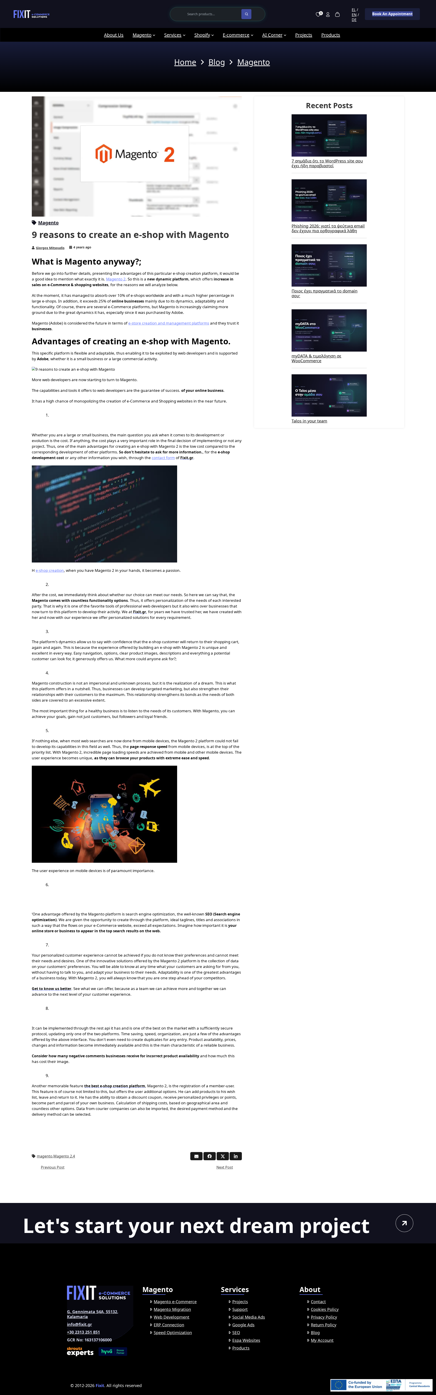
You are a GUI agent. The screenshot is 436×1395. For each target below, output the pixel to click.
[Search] (246, 14)
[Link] (32, 14)
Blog (315, 1332)
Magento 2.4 (64, 1156)
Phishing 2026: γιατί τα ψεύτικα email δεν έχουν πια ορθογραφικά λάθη (328, 228)
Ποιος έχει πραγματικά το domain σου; (324, 293)
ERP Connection (169, 1325)
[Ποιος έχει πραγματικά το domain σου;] (329, 247)
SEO (236, 1332)
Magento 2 (116, 279)
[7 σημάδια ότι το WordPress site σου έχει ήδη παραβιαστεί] (329, 117)
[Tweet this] (223, 1156)
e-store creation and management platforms (168, 323)
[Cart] (337, 14)
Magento (48, 223)
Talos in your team (309, 421)
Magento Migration (172, 1309)
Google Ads (243, 1325)
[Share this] (209, 1156)
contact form (163, 457)
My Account (322, 1340)
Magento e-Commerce (175, 1301)
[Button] (404, 1223)
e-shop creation (50, 570)
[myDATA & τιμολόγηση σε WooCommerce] (329, 312)
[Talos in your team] (329, 377)
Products (241, 1348)
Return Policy (323, 1325)
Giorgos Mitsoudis (50, 248)
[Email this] (196, 1156)
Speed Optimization (173, 1332)
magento (44, 1156)
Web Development (171, 1317)
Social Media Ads (248, 1317)
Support (240, 1309)
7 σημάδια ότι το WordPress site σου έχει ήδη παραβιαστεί (327, 163)
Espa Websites (246, 1340)
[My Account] (328, 14)
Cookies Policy (325, 1309)
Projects (240, 1301)
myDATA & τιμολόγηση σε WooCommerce (316, 358)
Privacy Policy (324, 1317)
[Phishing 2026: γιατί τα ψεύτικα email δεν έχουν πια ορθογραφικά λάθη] (329, 182)
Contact (318, 1301)
